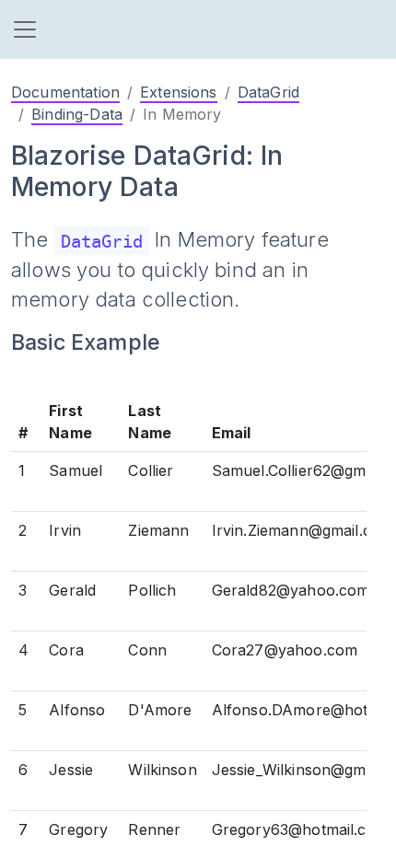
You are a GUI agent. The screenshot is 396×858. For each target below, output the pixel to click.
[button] (25, 29)
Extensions (178, 92)
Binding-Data (76, 114)
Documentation (65, 92)
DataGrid (268, 92)
